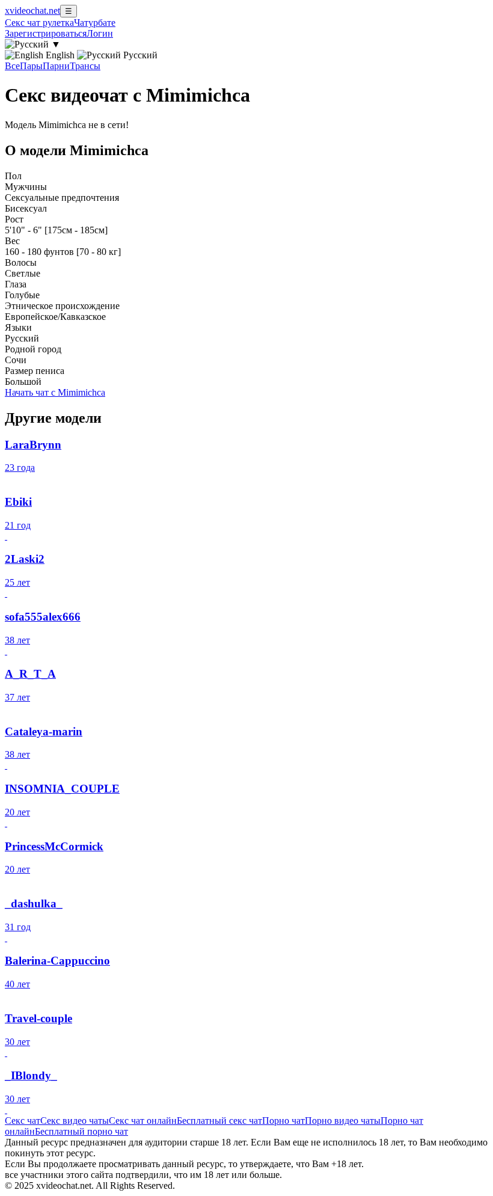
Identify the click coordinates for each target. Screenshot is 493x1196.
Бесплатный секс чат (219, 1120)
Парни (56, 66)
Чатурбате (94, 22)
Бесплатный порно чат (81, 1131)
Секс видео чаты (74, 1120)
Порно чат (283, 1120)
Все (12, 66)
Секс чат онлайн (143, 1120)
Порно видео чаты (343, 1120)
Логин (100, 33)
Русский (139, 55)
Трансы (85, 66)
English (60, 55)
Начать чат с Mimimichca (55, 392)
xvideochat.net (32, 10)
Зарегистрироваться (46, 33)
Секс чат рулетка (39, 22)
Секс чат (22, 1120)
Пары (31, 66)
